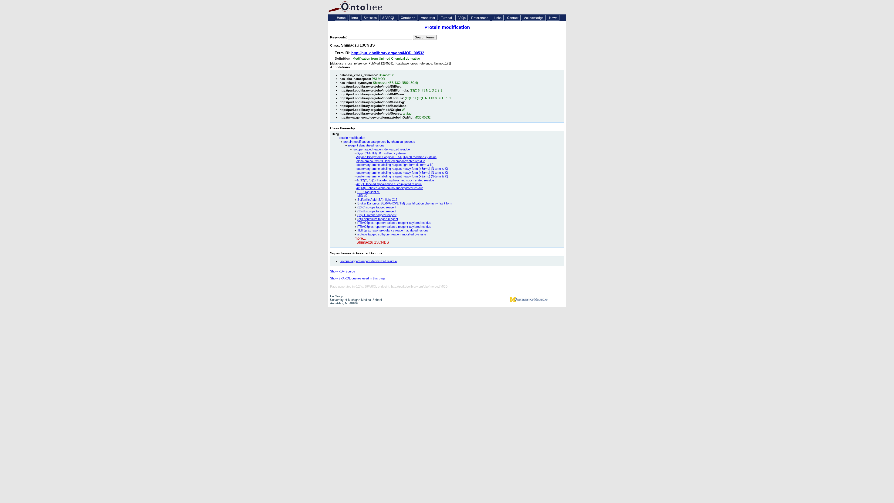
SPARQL (388, 18)
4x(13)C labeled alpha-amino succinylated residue (389, 188)
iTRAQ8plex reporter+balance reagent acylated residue (394, 226)
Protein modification (447, 27)
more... (360, 238)
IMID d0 (361, 195)
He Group (336, 296)
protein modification (352, 137)
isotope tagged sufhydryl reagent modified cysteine (391, 234)
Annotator (428, 18)
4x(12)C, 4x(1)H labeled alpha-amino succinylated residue (395, 180)
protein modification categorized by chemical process (379, 141)
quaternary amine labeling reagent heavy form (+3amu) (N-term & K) (402, 168)
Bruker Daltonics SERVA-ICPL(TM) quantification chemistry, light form (404, 203)
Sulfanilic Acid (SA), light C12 (377, 199)
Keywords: (339, 37)
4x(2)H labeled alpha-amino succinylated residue (389, 184)
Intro (354, 18)
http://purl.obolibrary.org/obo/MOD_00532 (387, 53)
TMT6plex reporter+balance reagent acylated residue (392, 230)
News (553, 18)
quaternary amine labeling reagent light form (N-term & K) (394, 165)
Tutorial (446, 18)
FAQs (461, 18)
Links (497, 18)
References (479, 18)
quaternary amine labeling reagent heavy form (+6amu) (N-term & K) (402, 172)
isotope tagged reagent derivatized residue (381, 149)
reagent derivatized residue (366, 145)
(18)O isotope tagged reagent (376, 215)
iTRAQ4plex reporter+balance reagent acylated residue (394, 222)
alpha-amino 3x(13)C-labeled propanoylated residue (390, 161)
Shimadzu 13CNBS (372, 242)
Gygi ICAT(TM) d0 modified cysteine (381, 153)
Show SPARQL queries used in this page (357, 278)
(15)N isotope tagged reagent (376, 211)
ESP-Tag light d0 (368, 192)
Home (341, 18)
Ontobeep (408, 18)
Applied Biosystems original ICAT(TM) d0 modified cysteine (396, 157)
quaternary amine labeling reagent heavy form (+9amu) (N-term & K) (402, 176)
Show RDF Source (342, 271)
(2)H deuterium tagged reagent (377, 219)
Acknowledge (534, 18)
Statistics (370, 18)
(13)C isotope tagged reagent (376, 207)
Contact (512, 18)
